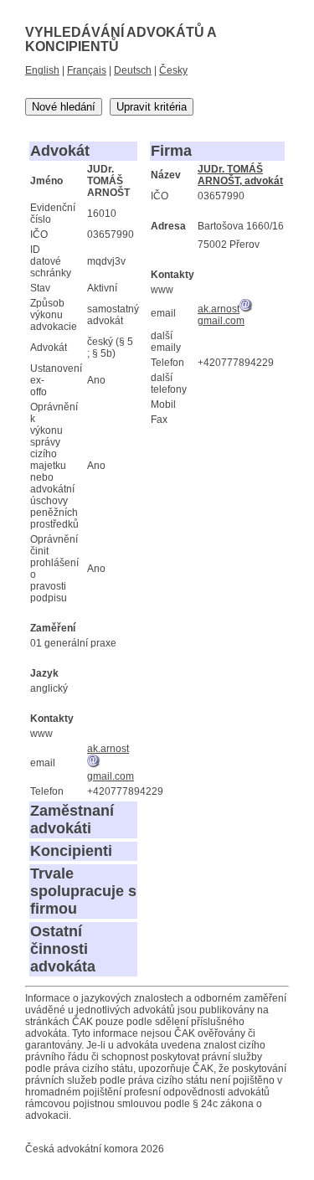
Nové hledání (63, 106)
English (42, 70)
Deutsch (133, 70)
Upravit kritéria (151, 106)
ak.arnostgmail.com (221, 315)
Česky (173, 70)
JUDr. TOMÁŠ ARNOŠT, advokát (240, 175)
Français (86, 70)
